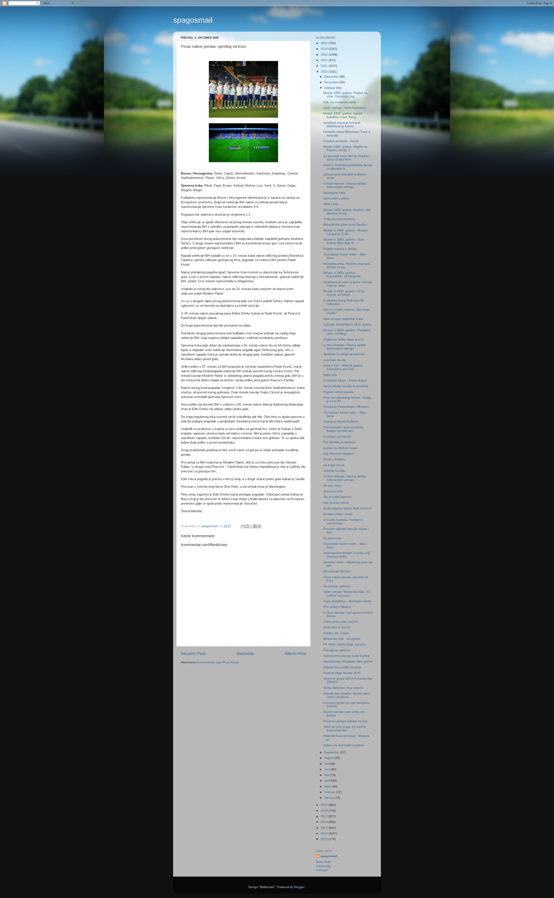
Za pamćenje (332, 538)
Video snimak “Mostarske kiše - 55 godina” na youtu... (346, 593)
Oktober (330, 88)
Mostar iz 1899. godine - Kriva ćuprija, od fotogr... (343, 293)
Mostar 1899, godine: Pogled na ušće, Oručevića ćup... (345, 94)
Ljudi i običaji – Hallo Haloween (344, 107)
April (327, 780)
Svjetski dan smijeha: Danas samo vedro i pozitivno (346, 695)
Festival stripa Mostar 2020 (342, 673)
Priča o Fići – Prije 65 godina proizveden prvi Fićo (342, 367)
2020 (325, 71)
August (329, 758)
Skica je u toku (333, 491)
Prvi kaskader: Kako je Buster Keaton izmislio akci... (343, 429)
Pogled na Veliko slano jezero (343, 339)
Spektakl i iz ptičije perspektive (344, 354)
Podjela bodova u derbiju (340, 248)
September (332, 752)
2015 (325, 827)
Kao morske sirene (336, 502)
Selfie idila (330, 375)
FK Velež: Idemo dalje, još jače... (345, 644)
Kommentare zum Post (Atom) (218, 662)
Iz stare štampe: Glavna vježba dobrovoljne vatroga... (344, 185)
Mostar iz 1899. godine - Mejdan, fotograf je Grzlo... (346, 232)
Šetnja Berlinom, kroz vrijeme (343, 688)
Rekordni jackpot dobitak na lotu (345, 721)
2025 (325, 43)
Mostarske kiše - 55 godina (341, 638)
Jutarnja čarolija (334, 470)
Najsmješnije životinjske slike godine (348, 661)
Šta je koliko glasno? (337, 497)
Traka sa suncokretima (338, 219)
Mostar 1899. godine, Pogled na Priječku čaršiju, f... (345, 148)
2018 (325, 810)
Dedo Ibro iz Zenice (336, 627)
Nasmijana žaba (334, 192)
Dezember (331, 76)
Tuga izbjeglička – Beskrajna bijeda (347, 601)
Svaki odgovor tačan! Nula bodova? (347, 508)
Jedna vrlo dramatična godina (343, 745)
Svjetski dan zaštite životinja (342, 667)
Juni (327, 769)
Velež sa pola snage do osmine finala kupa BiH (344, 728)
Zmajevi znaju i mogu (338, 514)
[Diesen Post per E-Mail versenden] (243, 526)
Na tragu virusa (333, 465)
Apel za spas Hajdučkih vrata (343, 319)
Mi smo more (332, 485)
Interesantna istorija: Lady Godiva (346, 655)
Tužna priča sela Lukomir (340, 621)
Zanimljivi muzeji (334, 360)
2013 (325, 839)
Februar (330, 792)
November (331, 82)
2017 (325, 816)
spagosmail (193, 20)
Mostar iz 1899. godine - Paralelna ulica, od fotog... (346, 332)
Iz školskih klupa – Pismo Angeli (345, 380)
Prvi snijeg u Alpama (337, 606)
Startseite (245, 653)
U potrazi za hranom (337, 436)
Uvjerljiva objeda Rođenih (340, 421)
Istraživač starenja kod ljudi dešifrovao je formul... (341, 124)
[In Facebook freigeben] (255, 526)
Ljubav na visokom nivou (340, 448)
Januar (329, 797)
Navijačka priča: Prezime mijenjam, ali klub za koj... (347, 265)
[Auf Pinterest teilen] (259, 526)
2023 (325, 54)
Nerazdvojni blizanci (337, 571)
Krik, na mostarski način (339, 102)
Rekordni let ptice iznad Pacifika (345, 224)
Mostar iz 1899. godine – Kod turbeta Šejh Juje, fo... (343, 241)
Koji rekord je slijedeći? (339, 453)
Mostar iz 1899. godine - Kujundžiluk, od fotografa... (343, 274)
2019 (325, 805)
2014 (325, 833)
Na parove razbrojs (336, 586)
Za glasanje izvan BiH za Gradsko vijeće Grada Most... (346, 157)
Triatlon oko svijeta (336, 633)
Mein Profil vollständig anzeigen (323, 866)
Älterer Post (295, 653)
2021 (325, 65)
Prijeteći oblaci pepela (338, 392)
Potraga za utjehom (336, 650)
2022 (325, 60)
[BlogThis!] (247, 526)
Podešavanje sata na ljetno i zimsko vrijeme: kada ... (347, 284)
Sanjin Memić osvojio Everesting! (345, 386)
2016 (325, 822)
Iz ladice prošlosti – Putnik (341, 141)
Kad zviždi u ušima (336, 198)
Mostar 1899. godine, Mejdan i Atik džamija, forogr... (347, 211)
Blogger (299, 887)
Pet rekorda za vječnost (339, 442)
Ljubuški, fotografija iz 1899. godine (347, 324)
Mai (327, 775)
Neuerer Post (193, 653)
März (328, 786)
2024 (325, 48)
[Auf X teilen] (251, 526)
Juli (327, 763)
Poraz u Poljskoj (334, 459)
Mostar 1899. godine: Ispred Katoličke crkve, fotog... (342, 115)
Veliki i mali (330, 204)
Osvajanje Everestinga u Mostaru (346, 406)
